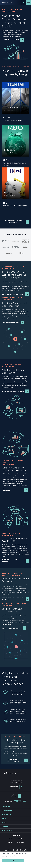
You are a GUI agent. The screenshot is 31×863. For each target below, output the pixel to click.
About (5, 818)
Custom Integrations (10, 322)
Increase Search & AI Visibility (10, 561)
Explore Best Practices (12, 628)
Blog (4, 822)
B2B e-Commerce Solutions (13, 391)
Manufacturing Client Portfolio (13, 222)
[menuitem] (15, 807)
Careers (6, 826)
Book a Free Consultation (16, 760)
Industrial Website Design (13, 294)
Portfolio (7, 814)
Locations (15, 836)
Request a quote (13, 796)
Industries (7, 810)
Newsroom (7, 830)
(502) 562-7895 (20, 801)
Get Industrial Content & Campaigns (12, 599)
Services (6, 806)
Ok (13, 860)
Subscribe (14, 787)
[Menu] (28, 2)
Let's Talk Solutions (10, 40)
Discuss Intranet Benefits (10, 490)
